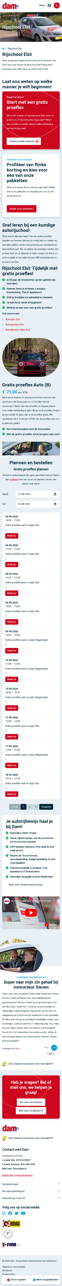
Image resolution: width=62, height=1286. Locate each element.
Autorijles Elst (12, 319)
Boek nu (11, 536)
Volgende (46, 806)
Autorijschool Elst (14, 324)
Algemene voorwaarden (13, 1267)
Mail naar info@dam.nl (31, 1110)
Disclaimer (7, 1270)
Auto (17, 1048)
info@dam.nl (19, 1168)
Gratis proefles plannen (22, 141)
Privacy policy (8, 1274)
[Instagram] (4, 1213)
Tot (4, 504)
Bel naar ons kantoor (31, 1102)
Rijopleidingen (10, 1184)
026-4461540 (28, 1164)
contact (14, 479)
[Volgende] (54, 1048)
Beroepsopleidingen (13, 1191)
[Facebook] (10, 1213)
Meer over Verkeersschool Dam (26, 884)
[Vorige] (47, 1048)
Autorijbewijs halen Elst (17, 329)
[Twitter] (17, 1213)
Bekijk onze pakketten (21, 208)
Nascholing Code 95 (13, 1198)
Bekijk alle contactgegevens (17, 1175)
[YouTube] (23, 1213)
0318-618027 (23, 1160)
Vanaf (5, 494)
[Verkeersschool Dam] (10, 5)
